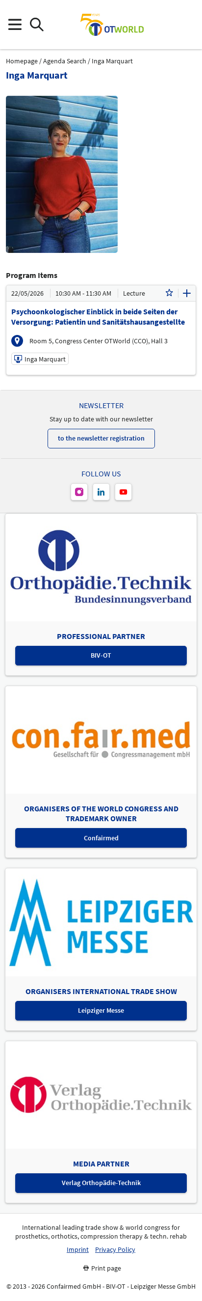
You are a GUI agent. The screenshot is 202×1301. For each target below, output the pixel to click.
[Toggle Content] (187, 293)
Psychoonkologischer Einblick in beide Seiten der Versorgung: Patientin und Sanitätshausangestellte (98, 316)
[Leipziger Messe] (187, 24)
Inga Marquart (112, 61)
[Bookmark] (169, 293)
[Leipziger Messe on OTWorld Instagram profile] (79, 491)
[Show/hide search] (36, 24)
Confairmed (101, 837)
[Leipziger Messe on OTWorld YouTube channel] (123, 491)
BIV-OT (101, 655)
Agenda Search (64, 61)
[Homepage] (112, 24)
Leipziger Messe (101, 1010)
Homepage (22, 61)
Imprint (78, 1250)
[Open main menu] (14, 24)
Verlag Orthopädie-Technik (101, 1182)
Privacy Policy (115, 1250)
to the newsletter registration (101, 438)
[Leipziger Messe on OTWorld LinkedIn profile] (101, 491)
